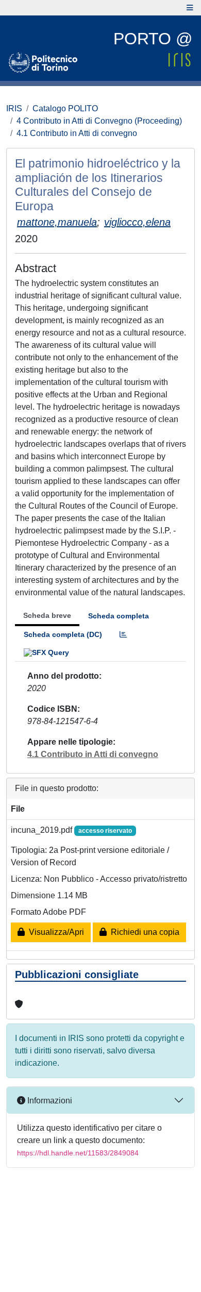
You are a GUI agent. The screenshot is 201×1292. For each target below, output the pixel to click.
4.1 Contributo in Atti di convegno (76, 133)
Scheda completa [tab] (118, 616)
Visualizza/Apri (54, 932)
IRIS (14, 108)
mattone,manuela (57, 222)
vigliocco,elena (137, 222)
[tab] (123, 635)
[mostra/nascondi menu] (190, 8)
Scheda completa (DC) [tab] (63, 634)
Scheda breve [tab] (47, 615)
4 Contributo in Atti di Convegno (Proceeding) (99, 120)
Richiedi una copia (143, 932)
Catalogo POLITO (65, 108)
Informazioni (48, 1100)
